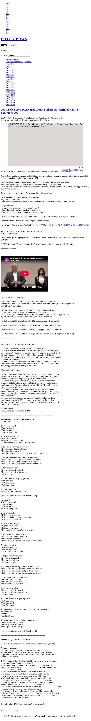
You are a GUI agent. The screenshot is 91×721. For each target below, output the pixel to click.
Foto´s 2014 (10, 92)
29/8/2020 (5, 240)
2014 (7, 27)
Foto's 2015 (10, 90)
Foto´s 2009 (10, 102)
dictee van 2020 (11, 325)
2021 (7, 11)
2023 (7, 7)
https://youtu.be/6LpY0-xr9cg (12, 297)
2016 (7, 22)
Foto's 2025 (10, 68)
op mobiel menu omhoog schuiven (19, 62)
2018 (7, 18)
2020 (7, 14)
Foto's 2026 (10, 64)
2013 (7, 29)
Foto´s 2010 (10, 100)
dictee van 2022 (11, 329)
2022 (7, 9)
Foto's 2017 (10, 85)
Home (8, 3)
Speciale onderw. (12, 60)
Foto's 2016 (10, 87)
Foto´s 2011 (10, 98)
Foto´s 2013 (10, 94)
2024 (7, 5)
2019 (7, 16)
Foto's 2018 (10, 83)
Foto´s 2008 (10, 105)
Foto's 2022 (10, 75)
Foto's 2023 (10, 72)
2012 (7, 31)
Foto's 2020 (10, 79)
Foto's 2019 (10, 81)
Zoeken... (4, 55)
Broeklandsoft (49, 716)
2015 (7, 24)
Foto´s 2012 (10, 96)
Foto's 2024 (10, 70)
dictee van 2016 (11, 321)
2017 (7, 20)
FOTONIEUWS (14, 39)
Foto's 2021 (10, 77)
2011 (7, 33)
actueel (8, 66)
